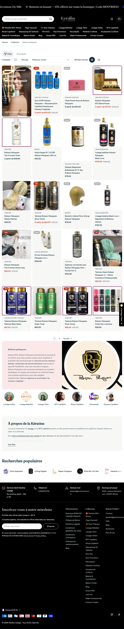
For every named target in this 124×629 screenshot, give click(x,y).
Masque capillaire (72, 164)
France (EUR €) (11, 610)
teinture (7, 149)
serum (37, 149)
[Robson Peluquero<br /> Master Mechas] (16, 195)
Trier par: (25, 60)
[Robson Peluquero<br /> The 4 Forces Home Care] (16, 244)
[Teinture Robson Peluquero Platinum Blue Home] (16, 300)
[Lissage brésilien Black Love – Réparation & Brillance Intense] (107, 195)
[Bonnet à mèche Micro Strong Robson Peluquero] (77, 195)
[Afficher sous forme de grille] (92, 60)
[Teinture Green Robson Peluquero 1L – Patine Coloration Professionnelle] (107, 248)
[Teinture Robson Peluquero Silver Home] (77, 300)
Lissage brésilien (101, 149)
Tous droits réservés (30, 623)
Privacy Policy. (40, 536)
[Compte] (111, 19)
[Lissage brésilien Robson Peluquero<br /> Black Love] (107, 132)
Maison (5, 42)
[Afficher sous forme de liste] (99, 60)
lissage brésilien (41, 252)
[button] (121, 314)
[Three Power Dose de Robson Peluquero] (77, 80)
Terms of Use (28, 536)
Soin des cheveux (41, 97)
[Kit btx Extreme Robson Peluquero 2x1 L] (47, 239)
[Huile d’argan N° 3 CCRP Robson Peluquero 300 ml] (47, 132)
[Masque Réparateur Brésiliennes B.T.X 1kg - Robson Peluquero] (77, 139)
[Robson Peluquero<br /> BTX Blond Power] (107, 80)
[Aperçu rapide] (58, 71)
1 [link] (54, 338)
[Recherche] (50, 19)
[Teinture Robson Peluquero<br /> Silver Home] (47, 195)
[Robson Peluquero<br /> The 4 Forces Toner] (16, 132)
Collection (15, 42)
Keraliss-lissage (15, 623)
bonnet (68, 213)
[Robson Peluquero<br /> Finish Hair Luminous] (107, 300)
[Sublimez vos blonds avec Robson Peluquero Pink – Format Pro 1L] (77, 244)
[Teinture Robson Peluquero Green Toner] (47, 300)
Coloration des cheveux (14, 318)
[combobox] (28, 19)
